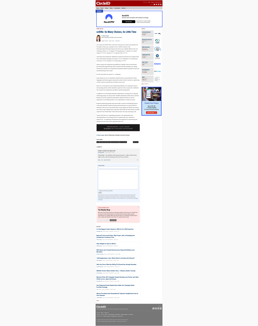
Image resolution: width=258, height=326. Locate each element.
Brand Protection (147, 39)
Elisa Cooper (101, 135)
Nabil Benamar (99, 245)
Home (97, 8)
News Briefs (117, 314)
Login (149, 2)
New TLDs (136, 142)
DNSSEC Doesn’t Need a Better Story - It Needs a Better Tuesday (115, 271)
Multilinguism (123, 142)
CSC (97, 289)
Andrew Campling (99, 254)
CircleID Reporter (99, 266)
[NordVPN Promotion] (129, 26)
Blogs (106, 8)
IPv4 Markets (145, 69)
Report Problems (107, 159)
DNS (98, 142)
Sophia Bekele (99, 297)
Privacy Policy (113, 316)
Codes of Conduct (106, 316)
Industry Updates (124, 314)
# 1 (137, 159)
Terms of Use (120, 316)
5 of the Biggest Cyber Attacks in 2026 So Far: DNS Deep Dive (115, 229)
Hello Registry (99, 260)
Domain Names (115, 142)
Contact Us (106, 312)
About (102, 312)
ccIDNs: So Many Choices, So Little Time (116, 31)
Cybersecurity (146, 54)
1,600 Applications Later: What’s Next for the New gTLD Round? (115, 258)
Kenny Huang (99, 239)
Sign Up (152, 2)
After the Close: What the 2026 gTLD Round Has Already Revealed (116, 264)
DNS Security (146, 47)
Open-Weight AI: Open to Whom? (106, 243)
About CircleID (158, 2)
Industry (123, 8)
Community (117, 8)
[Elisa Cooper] (98, 41)
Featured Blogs (111, 314)
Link (102, 159)
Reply (99, 159)
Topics (101, 8)
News (111, 8)
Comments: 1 (117, 40)
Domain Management (105, 142)
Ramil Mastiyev (99, 273)
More (97, 300)
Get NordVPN (107, 128)
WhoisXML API (99, 231)
